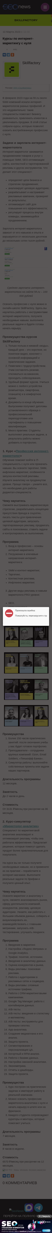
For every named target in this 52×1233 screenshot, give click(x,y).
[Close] (49, 607)
